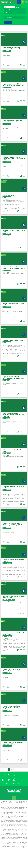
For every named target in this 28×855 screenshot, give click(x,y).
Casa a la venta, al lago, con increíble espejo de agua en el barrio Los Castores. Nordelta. (12, 524)
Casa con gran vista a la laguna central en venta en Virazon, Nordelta (12, 707)
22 (4, 145)
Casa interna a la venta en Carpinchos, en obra (11, 194)
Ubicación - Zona (10, 12)
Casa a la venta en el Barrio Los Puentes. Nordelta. (13, 743)
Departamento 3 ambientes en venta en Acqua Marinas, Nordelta (13, 377)
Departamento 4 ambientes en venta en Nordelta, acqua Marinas (13, 48)
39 (4, 474)
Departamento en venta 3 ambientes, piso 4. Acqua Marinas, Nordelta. (13, 415)
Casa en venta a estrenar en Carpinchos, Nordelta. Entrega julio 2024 (14, 158)
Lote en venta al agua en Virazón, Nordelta (13, 304)
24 (4, 511)
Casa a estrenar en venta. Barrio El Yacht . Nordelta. (13, 633)
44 (4, 547)
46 (4, 328)
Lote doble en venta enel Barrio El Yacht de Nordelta (14, 597)
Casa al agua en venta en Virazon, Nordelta (13, 560)
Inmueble (8, 9)
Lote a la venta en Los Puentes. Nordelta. (13, 450)
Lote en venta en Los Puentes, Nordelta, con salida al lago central (14, 267)
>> (18, 769)
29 (4, 108)
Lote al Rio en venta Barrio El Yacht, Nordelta (14, 231)
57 (4, 657)
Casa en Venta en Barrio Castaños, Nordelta (13, 487)
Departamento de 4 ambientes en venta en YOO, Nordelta (13, 121)
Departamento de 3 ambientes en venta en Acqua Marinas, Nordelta (13, 84)
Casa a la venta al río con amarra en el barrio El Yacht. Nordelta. (14, 670)
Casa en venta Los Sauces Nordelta (14, 340)
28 (4, 438)
